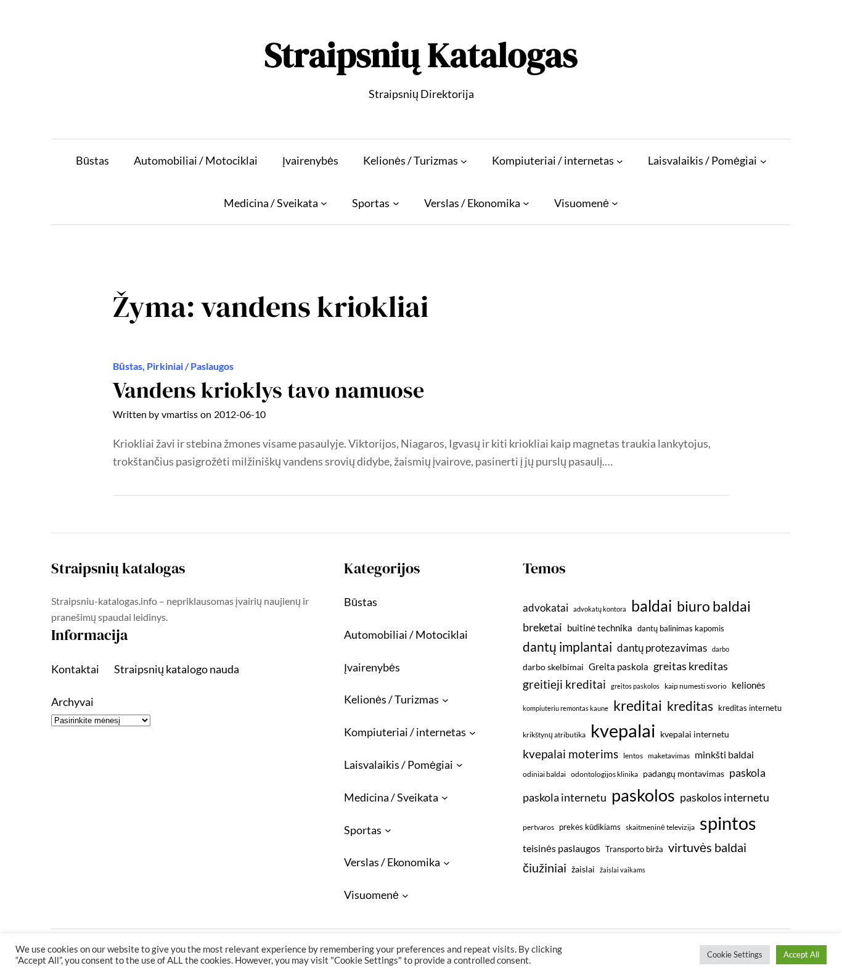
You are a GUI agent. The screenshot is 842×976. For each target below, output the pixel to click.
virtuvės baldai (707, 847)
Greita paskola (618, 666)
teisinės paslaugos (561, 848)
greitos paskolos (635, 686)
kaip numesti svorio (695, 686)
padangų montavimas (683, 773)
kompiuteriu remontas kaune (565, 708)
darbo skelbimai (553, 667)
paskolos (643, 795)
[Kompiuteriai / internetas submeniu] (619, 160)
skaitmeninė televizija (660, 827)
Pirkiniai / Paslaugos (190, 366)
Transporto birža (634, 849)
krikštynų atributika (554, 734)
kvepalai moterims (570, 754)
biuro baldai (714, 606)
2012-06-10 (240, 414)
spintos (728, 823)
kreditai (637, 705)
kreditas (690, 706)
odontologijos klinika (604, 774)
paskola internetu (565, 797)
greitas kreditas (690, 666)
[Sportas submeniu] (396, 203)
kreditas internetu (750, 708)
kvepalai (623, 730)
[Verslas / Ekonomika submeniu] (526, 203)
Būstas (127, 366)
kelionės (749, 685)
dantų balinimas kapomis (680, 628)
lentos (633, 756)
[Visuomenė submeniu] (614, 203)
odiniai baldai (544, 774)
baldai (651, 605)
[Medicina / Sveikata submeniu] (324, 203)
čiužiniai (544, 867)
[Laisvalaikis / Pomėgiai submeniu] (763, 160)
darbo (720, 649)
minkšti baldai (724, 754)
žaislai (583, 869)
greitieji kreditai (564, 684)
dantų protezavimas (662, 648)
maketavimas (669, 756)
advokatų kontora (599, 609)
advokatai (545, 607)
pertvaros (538, 827)
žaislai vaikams (622, 870)
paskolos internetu (724, 797)
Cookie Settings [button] (734, 954)
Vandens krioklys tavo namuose (268, 390)
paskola (747, 772)
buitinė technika (599, 627)
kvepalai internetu (694, 734)
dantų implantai (567, 647)
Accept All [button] (801, 954)
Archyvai (72, 701)
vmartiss (179, 414)
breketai (542, 627)
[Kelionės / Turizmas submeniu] (463, 160)
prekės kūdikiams (590, 827)
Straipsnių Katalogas (421, 54)
